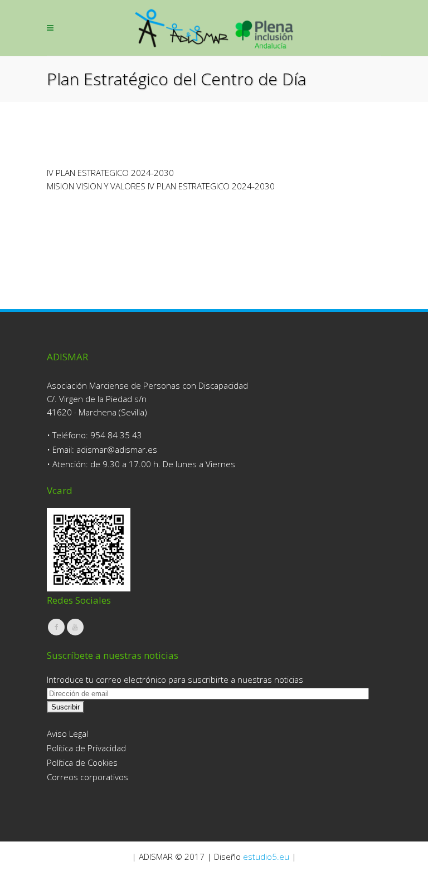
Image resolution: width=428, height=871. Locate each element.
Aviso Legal (67, 733)
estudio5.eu (266, 856)
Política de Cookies (82, 762)
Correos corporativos (87, 776)
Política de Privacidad (86, 747)
